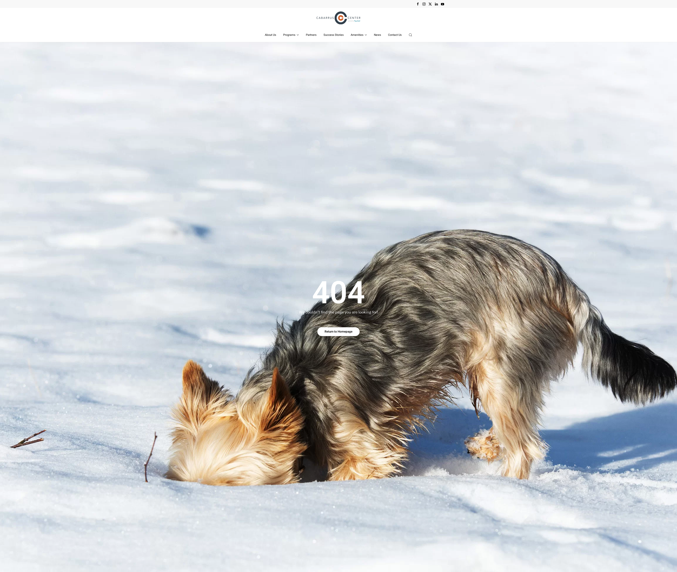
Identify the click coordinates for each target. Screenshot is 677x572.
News (377, 35)
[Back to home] (338, 17)
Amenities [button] (357, 35)
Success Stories (334, 35)
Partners (311, 35)
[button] (410, 35)
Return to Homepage (338, 331)
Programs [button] (289, 35)
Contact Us (395, 35)
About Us (270, 35)
